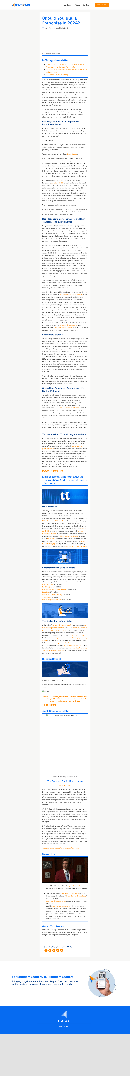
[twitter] (62, 1021)
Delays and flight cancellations (56, 901)
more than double (57, 183)
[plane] (64, 1011)
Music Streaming (47, 584)
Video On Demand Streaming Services (55, 589)
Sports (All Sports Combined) (52, 600)
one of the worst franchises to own (71, 295)
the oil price (51, 539)
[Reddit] (54, 950)
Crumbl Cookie (72, 154)
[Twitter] (50, 950)
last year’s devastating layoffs (61, 625)
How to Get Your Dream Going (76, 896)
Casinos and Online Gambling (52, 595)
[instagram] (66, 1021)
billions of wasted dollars (59, 630)
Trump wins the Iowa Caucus (60, 906)
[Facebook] (46, 950)
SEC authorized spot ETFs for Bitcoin (54, 521)
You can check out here (60, 848)
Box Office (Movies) (48, 587)
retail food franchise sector (63, 328)
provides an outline (75, 886)
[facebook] (58, 1021)
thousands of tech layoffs (72, 645)
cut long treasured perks (61, 643)
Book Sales (45, 592)
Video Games (46, 597)
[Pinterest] (61, 950)
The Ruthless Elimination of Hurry (57, 75)
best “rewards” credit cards (70, 893)
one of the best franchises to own (68, 408)
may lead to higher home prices (76, 546)
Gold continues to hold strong (68, 536)
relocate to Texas (78, 635)
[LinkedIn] (58, 950)
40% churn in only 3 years (68, 325)
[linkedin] (69, 1021)
